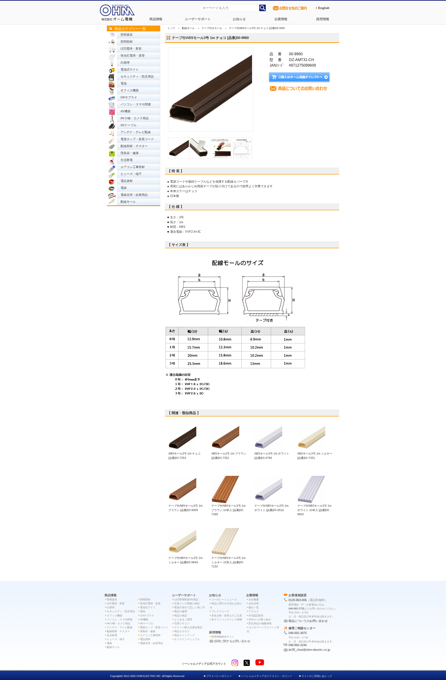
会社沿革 (254, 603)
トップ (171, 28)
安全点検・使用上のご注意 (226, 615)
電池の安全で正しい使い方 (189, 607)
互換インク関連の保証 (187, 603)
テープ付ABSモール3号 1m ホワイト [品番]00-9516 (271, 507)
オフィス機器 (130, 90)
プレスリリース (220, 611)
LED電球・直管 (131, 48)
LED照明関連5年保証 (186, 599)
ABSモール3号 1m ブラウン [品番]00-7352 (228, 455)
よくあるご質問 (183, 619)
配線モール (128, 201)
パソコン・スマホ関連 (136, 104)
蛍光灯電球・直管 (133, 55)
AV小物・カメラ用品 (135, 118)
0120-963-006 (298, 600)
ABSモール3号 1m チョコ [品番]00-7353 (184, 455)
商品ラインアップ (184, 635)
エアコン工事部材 (133, 167)
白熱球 (125, 62)
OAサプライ (129, 97)
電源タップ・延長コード (137, 139)
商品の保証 (180, 615)
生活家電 (127, 160)
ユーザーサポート (198, 19)
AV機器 (126, 111)
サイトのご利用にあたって (317, 676)
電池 (124, 83)
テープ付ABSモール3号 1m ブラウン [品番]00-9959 (185, 507)
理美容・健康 (130, 153)
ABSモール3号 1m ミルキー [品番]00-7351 (314, 455)
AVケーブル (129, 125)
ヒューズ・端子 (131, 174)
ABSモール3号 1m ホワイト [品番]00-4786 (271, 455)
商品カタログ (182, 631)
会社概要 (254, 599)
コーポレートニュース (224, 599)
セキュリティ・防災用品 (137, 76)
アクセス (254, 611)
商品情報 (155, 19)
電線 (124, 188)
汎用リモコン (182, 623)
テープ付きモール (212, 28)
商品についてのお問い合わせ (308, 621)
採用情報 (322, 19)
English (323, 8)
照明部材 (127, 41)
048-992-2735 (296, 608)
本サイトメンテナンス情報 (226, 619)
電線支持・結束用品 (134, 195)
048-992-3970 (298, 633)
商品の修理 (180, 611)
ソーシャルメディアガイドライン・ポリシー (266, 676)
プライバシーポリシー (219, 676)
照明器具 (127, 34)
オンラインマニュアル (187, 639)
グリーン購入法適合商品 (188, 627)
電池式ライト (130, 69)
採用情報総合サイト (222, 636)
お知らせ (239, 19)
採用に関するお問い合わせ (232, 641)
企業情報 (280, 19)
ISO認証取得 (256, 615)
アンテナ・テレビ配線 (136, 132)
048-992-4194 (298, 645)
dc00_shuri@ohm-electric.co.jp (309, 649)
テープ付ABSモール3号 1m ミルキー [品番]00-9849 (185, 560)
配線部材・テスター (134, 146)
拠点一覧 (254, 607)
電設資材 (127, 181)
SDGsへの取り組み (260, 619)
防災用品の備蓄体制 (260, 623)
